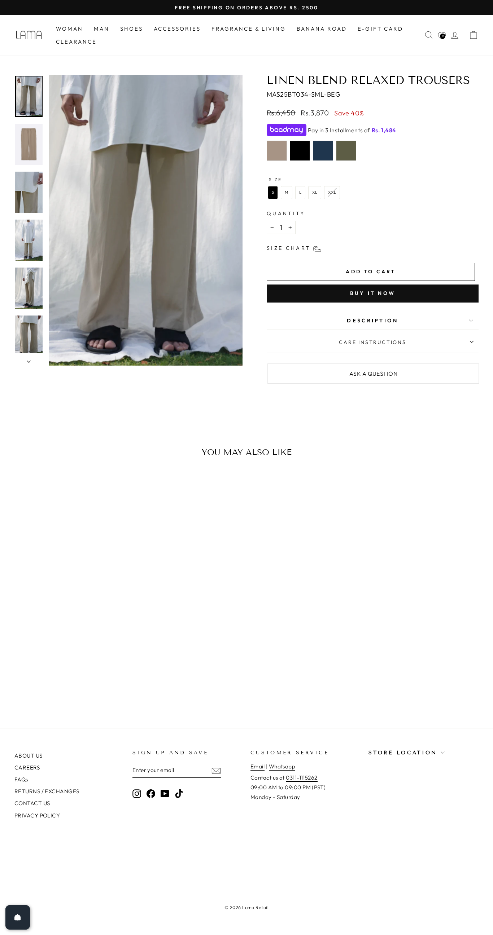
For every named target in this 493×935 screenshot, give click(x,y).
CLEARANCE (76, 41)
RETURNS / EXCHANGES (46, 791)
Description (372, 320)
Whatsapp (282, 766)
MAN (101, 28)
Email (257, 766)
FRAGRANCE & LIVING (248, 28)
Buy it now (372, 293)
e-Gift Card (380, 28)
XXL (332, 192)
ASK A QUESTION (373, 373)
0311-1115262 (301, 777)
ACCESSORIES (177, 28)
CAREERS (27, 767)
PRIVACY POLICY (37, 815)
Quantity (286, 213)
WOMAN (69, 28)
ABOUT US (28, 755)
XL (315, 192)
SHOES (131, 28)
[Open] (17, 917)
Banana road (322, 28)
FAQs (21, 779)
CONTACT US (32, 803)
